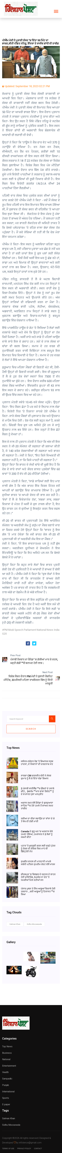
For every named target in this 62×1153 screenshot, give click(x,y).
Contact (38, 1149)
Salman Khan (15, 924)
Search (31, 729)
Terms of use (8, 1149)
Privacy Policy (24, 1149)
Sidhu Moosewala (34, 924)
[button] (56, 11)
